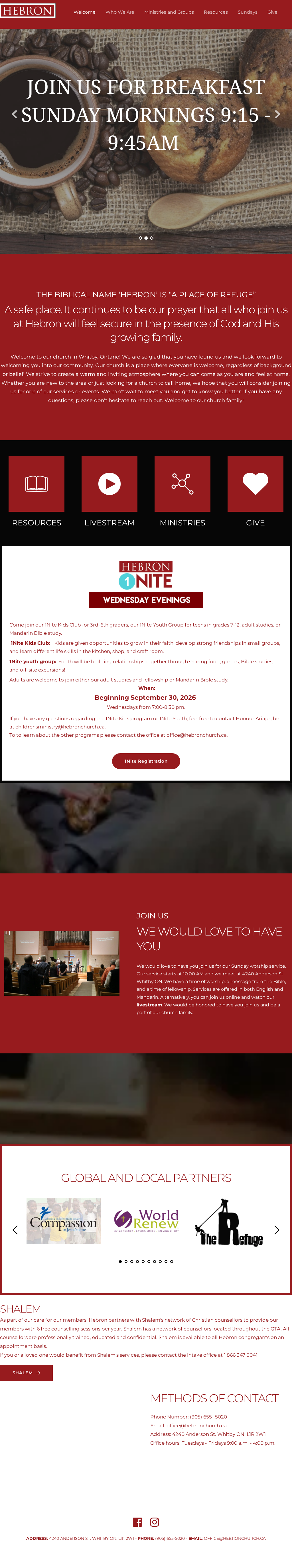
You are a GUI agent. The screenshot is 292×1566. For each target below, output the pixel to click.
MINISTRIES (182, 522)
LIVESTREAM (109, 522)
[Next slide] (277, 114)
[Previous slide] (15, 114)
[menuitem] (84, 12)
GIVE (255, 522)
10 (171, 1261)
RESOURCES (36, 522)
